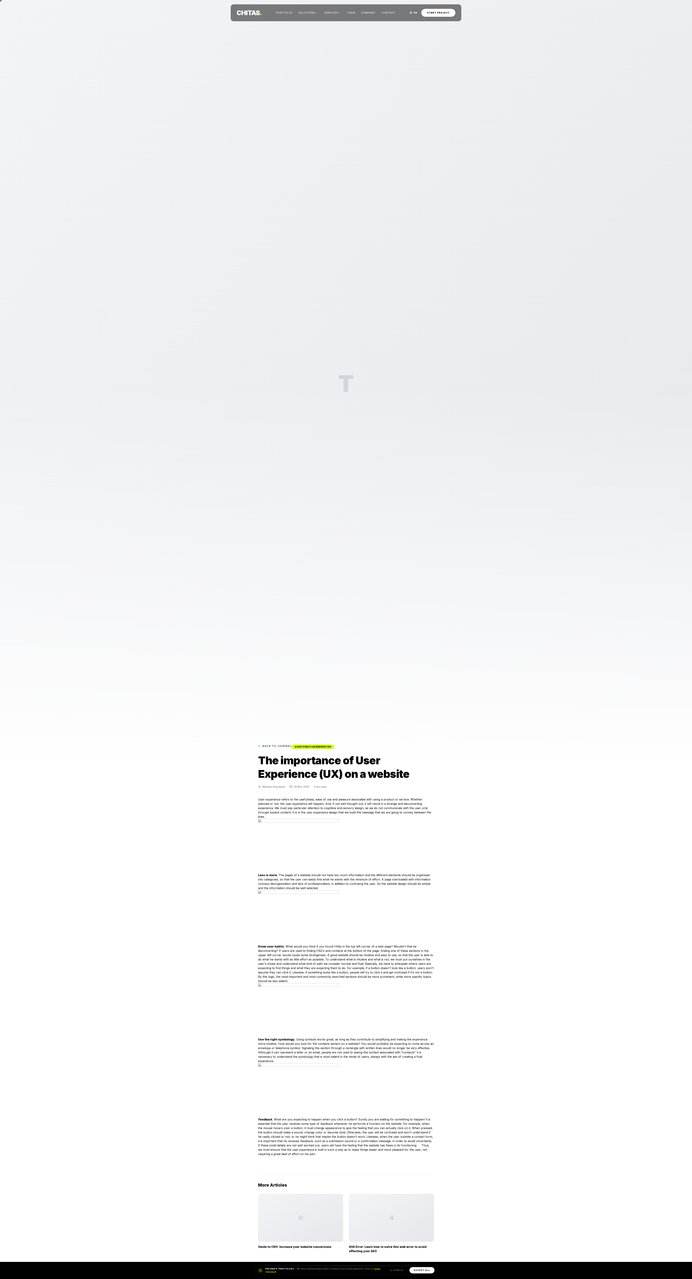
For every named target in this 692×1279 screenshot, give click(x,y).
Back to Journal (277, 746)
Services (331, 12)
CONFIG (398, 1270)
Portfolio (284, 12)
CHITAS (249, 12)
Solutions (307, 12)
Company (368, 12)
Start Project (438, 12)
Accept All (422, 1270)
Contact (389, 12)
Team (351, 12)
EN (415, 12)
